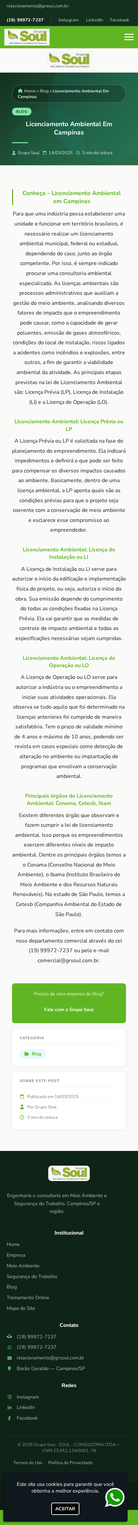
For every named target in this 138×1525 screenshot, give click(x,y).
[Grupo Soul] (69, 1176)
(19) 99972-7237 (25, 20)
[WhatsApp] (117, 1497)
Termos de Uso (27, 1463)
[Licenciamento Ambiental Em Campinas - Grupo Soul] (27, 37)
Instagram (69, 20)
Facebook (119, 20)
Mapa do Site (21, 1308)
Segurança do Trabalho (32, 1276)
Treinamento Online (28, 1297)
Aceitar (65, 1509)
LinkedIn (94, 20)
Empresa (16, 1255)
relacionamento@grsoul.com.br (38, 6)
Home (13, 1244)
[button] (129, 37)
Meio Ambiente (23, 1265)
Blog (12, 1286)
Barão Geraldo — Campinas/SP (51, 1368)
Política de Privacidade (70, 1463)
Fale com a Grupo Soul (68, 1009)
